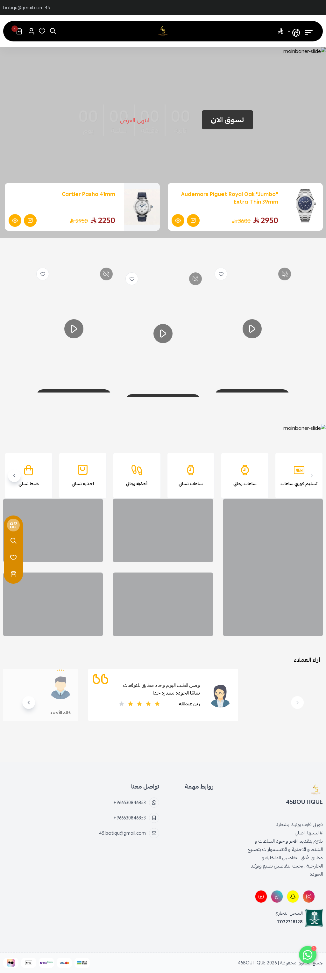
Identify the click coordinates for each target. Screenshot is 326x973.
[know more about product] (178, 220)
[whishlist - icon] (42, 31)
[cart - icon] (13, 574)
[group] (164, 428)
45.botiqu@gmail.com (26, 7)
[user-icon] (31, 31)
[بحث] (52, 31)
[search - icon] (13, 541)
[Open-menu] (309, 31)
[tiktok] (277, 896)
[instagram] (309, 896)
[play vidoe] (252, 328)
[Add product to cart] (193, 220)
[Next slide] (14, 475)
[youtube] (261, 896)
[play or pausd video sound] (284, 274)
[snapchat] (293, 896)
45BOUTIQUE (252, 963)
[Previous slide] (311, 475)
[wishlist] (221, 274)
